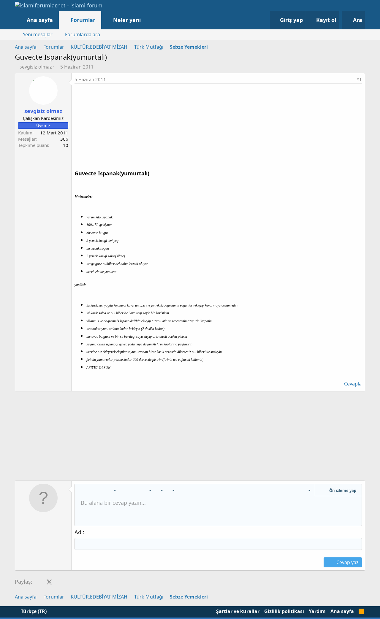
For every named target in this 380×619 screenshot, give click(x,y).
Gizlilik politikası (284, 611)
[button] (147, 20)
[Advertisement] (218, 128)
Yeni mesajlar (38, 34)
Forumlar (83, 19)
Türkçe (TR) (33, 611)
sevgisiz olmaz (36, 67)
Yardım (317, 611)
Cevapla (353, 383)
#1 (359, 79)
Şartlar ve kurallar (237, 611)
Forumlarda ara (82, 34)
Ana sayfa (40, 19)
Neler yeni (127, 19)
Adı (79, 532)
